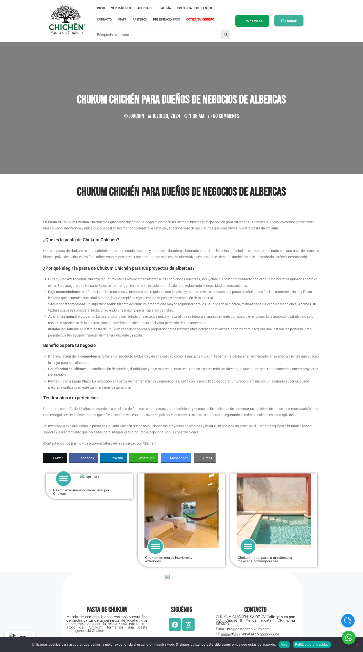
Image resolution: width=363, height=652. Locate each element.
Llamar (291, 21)
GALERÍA (165, 8)
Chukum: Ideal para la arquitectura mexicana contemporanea (265, 559)
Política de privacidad (312, 644)
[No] (356, 644)
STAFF (122, 19)
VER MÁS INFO (121, 8)
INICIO (101, 8)
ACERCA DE (145, 8)
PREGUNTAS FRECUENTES (194, 8)
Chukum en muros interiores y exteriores (168, 559)
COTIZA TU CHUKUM (200, 19)
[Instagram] (188, 624)
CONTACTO (104, 19)
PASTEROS (140, 19)
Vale (284, 644)
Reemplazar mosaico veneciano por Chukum (81, 491)
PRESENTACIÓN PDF (166, 19)
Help (348, 620)
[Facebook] (175, 624)
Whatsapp (254, 21)
